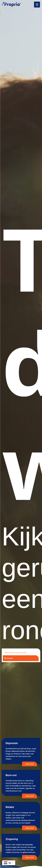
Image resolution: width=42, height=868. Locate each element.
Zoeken (10, 658)
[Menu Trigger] (37, 4)
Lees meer (29, 764)
